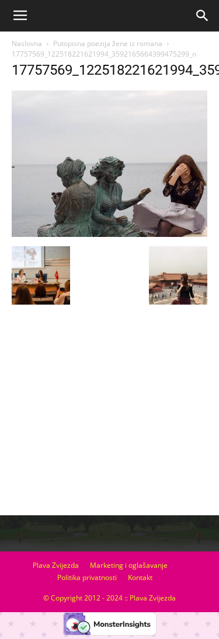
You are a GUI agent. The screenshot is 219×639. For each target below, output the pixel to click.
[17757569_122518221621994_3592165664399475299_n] (109, 234)
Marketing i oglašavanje (129, 565)
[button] (202, 16)
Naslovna (27, 43)
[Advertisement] (109, 424)
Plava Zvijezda (56, 565)
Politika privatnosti (87, 577)
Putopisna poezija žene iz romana (107, 43)
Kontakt (140, 577)
